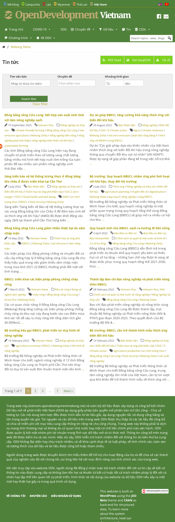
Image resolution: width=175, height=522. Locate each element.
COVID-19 (40, 29)
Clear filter (40, 104)
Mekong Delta (21, 47)
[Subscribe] (166, 17)
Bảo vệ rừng (62, 289)
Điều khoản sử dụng (66, 496)
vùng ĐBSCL (115, 140)
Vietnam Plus (46, 125)
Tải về (165, 60)
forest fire (10, 299)
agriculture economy (28, 346)
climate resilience (152, 130)
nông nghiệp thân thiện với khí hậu (52, 140)
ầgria (137, 130)
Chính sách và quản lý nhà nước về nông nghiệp (121, 294)
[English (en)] (160, 4)
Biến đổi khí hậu (13, 191)
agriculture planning (117, 191)
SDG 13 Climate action (113, 130)
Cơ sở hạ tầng (98, 243)
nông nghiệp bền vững (63, 135)
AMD (66, 197)
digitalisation (157, 191)
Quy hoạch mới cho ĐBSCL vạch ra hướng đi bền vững (130, 228)
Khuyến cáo (38, 496)
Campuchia (32, 4)
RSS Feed (114, 60)
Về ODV (46, 38)
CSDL (142, 29)
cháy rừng (39, 294)
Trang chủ (16, 29)
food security (37, 202)
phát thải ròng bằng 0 (144, 135)
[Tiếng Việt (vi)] (167, 4)
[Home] (3, 47)
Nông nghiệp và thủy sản (65, 186)
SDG (64, 29)
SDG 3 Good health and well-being (35, 197)
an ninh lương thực (153, 351)
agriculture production (127, 351)
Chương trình (18, 38)
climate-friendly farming (30, 130)
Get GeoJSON (141, 60)
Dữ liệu (108, 29)
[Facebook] (159, 17)
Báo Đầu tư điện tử (125, 233)
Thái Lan (82, 4)
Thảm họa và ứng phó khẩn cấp (44, 191)
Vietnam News (38, 238)
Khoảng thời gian (117, 76)
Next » (68, 391)
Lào (48, 4)
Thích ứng (118, 186)
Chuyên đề (82, 29)
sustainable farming (16, 145)
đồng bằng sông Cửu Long (62, 130)
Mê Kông (13, 4)
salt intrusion (59, 243)
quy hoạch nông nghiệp (122, 197)
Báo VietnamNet (99, 238)
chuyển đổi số (139, 191)
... (24, 168)
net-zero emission (119, 135)
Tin (128, 29)
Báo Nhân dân (126, 125)
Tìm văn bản (18, 76)
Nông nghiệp (149, 125)
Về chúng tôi (15, 496)
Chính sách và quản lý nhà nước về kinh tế (140, 238)
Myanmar (64, 4)
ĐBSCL (23, 202)
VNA (162, 289)
